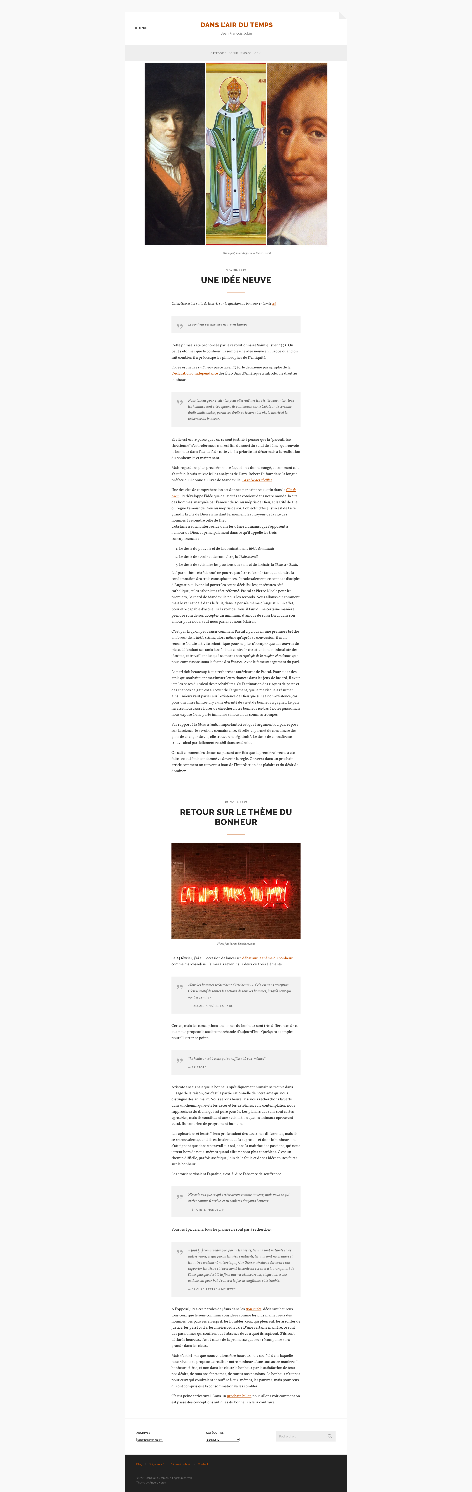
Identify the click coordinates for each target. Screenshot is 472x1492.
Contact (203, 1464)
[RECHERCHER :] (306, 1436)
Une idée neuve (236, 280)
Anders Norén (158, 1482)
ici (274, 303)
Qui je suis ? (156, 1464)
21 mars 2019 (236, 802)
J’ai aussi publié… (181, 1464)
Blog (139, 1464)
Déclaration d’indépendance (194, 373)
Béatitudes (253, 1309)
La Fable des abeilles (257, 480)
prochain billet (239, 1396)
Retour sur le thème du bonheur (236, 817)
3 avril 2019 (236, 270)
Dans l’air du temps (236, 25)
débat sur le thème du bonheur (267, 958)
